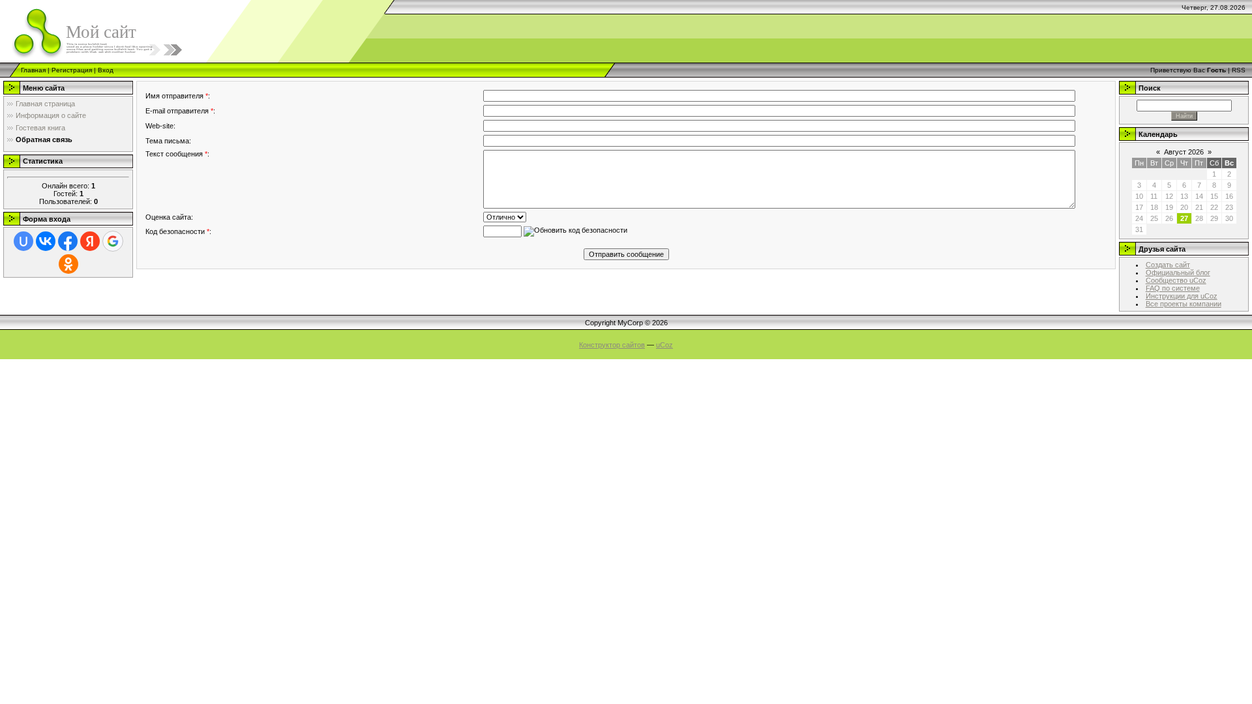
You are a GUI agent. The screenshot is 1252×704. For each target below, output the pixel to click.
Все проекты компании (1183, 304)
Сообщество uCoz (1176, 280)
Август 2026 (1184, 152)
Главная (33, 70)
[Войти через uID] (23, 241)
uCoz (664, 345)
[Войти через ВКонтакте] (45, 241)
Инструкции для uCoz (1181, 296)
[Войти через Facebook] (68, 241)
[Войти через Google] (112, 241)
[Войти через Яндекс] (90, 241)
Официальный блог (1178, 272)
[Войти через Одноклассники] (68, 264)
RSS (1238, 70)
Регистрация (72, 70)
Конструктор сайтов (612, 345)
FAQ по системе (1173, 288)
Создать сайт (1168, 265)
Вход (105, 70)
